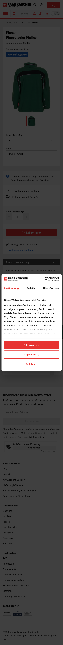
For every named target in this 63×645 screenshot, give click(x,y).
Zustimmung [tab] (11, 288)
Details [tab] (31, 288)
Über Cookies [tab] (51, 288)
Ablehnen (31, 364)
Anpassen (30, 354)
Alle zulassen (31, 345)
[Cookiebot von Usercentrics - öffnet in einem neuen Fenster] (45, 279)
